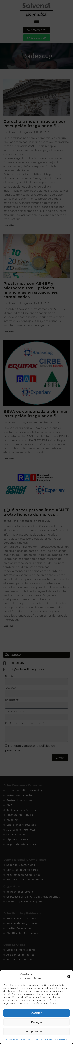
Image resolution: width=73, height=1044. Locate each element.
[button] (68, 976)
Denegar (36, 1022)
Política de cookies (15, 1039)
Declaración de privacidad (40, 1039)
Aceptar (36, 1012)
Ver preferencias (36, 1031)
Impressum (61, 1039)
